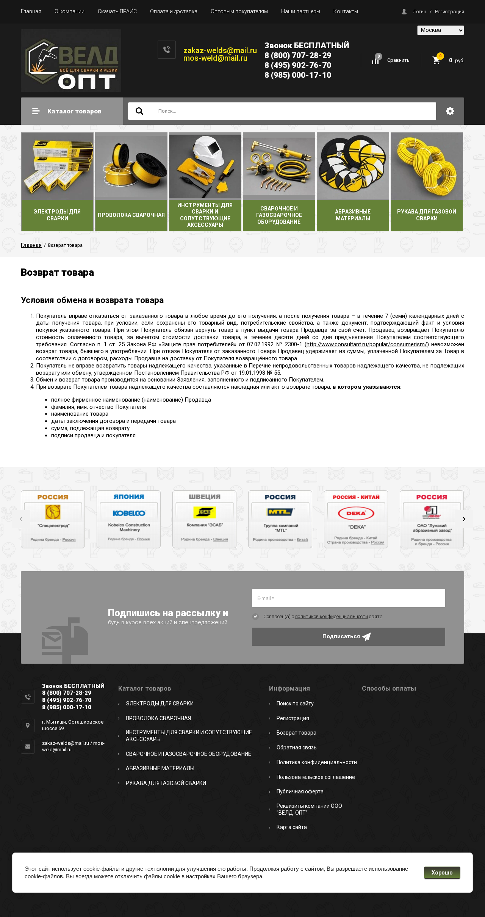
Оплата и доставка (173, 11)
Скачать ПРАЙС (117, 11)
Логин (419, 11)
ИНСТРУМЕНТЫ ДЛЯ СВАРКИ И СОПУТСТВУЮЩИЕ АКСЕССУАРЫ (189, 735)
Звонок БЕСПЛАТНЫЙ (306, 45)
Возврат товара (296, 733)
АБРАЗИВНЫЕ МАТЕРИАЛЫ (160, 768)
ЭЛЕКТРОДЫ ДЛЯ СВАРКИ (160, 703)
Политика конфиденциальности (317, 762)
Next (464, 519)
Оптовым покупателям (239, 11)
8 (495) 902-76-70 (297, 65)
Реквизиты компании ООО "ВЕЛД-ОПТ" (309, 809)
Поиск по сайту (295, 703)
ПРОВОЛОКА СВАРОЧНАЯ (158, 718)
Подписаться (341, 636)
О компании (69, 11)
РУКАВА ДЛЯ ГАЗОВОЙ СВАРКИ (166, 783)
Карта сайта (292, 827)
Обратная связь (297, 747)
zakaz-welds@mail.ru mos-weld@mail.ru (220, 54)
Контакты (345, 11)
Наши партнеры (300, 11)
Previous (21, 519)
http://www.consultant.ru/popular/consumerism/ (367, 344)
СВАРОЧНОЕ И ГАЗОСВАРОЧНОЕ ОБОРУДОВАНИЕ (188, 754)
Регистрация (449, 11)
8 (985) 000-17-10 (297, 75)
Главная (31, 11)
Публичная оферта (300, 791)
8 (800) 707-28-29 (297, 55)
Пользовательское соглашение (316, 777)
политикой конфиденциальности (331, 616)
